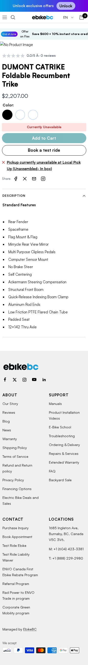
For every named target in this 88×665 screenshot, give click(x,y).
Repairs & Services (63, 453)
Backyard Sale (60, 480)
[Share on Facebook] (15, 179)
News (6, 430)
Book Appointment (17, 537)
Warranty (9, 439)
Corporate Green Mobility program (16, 610)
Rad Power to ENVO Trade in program (18, 595)
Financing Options (17, 489)
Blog (6, 421)
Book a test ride (44, 150)
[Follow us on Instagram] (24, 379)
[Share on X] (25, 179)
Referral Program (15, 584)
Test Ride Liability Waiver (16, 557)
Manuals (55, 403)
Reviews (8, 412)
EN (66, 17)
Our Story (10, 403)
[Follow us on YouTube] (34, 379)
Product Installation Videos (64, 415)
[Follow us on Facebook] (4, 379)
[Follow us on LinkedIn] (44, 379)
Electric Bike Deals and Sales (20, 500)
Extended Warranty (64, 462)
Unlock (65, 5)
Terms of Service (15, 456)
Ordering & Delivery (64, 445)
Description (13, 195)
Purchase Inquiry (15, 528)
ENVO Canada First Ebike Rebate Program (20, 572)
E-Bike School (60, 427)
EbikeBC (30, 629)
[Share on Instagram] (43, 179)
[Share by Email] (34, 179)
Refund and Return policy (17, 468)
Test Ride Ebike (14, 545)
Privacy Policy (13, 480)
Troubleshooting (62, 436)
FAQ (52, 471)
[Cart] (81, 17)
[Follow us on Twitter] (14, 379)
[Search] (13, 17)
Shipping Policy (14, 448)
